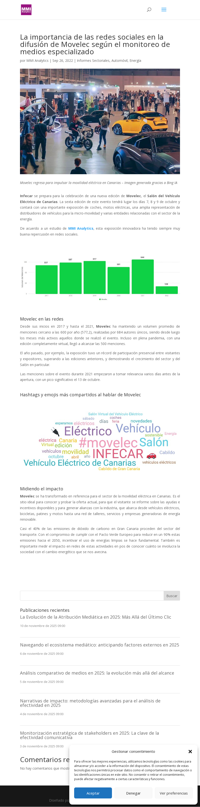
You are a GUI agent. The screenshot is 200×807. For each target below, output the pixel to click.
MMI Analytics (37, 60)
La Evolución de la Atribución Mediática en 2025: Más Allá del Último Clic (95, 617)
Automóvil (119, 60)
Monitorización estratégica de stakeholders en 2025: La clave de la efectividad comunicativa (89, 735)
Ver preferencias (174, 793)
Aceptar (93, 793)
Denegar (133, 793)
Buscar (171, 595)
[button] (190, 751)
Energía (135, 60)
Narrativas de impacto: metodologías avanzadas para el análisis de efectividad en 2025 (90, 703)
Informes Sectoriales (93, 60)
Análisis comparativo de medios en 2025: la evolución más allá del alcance (97, 673)
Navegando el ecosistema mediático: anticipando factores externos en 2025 (99, 645)
